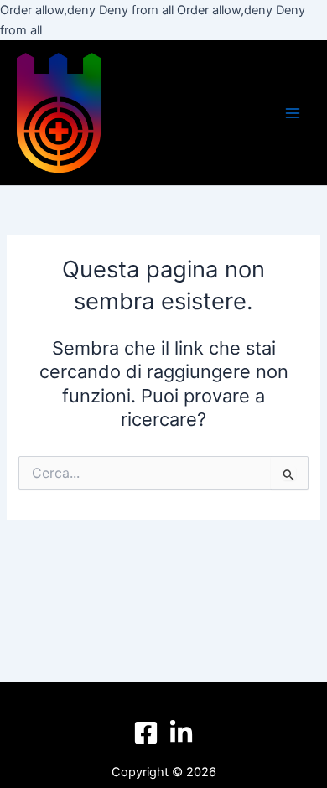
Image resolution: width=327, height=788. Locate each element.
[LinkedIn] (181, 732)
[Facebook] (145, 732)
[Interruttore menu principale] (292, 113)
